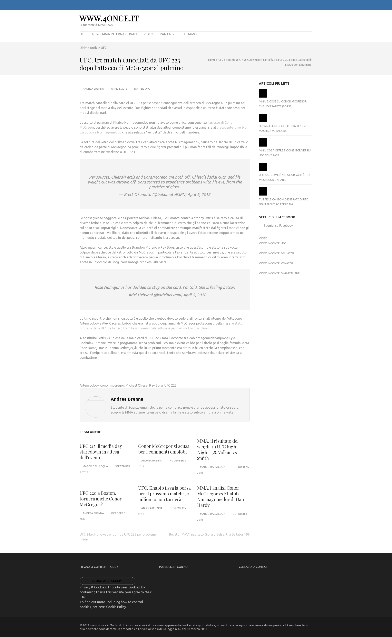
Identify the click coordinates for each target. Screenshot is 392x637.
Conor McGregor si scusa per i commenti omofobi (163, 449)
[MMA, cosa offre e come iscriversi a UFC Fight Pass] (263, 145)
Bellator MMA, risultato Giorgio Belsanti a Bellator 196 (209, 534)
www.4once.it (109, 18)
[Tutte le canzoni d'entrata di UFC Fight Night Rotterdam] (263, 194)
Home (212, 59)
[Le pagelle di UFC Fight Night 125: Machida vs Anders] (263, 121)
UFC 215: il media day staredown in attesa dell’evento (101, 451)
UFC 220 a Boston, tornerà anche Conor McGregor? (101, 498)
